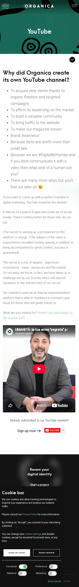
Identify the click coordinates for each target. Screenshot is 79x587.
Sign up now (26, 431)
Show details (54, 581)
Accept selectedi (46, 553)
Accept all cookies (16, 553)
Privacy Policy (29, 514)
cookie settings (33, 534)
